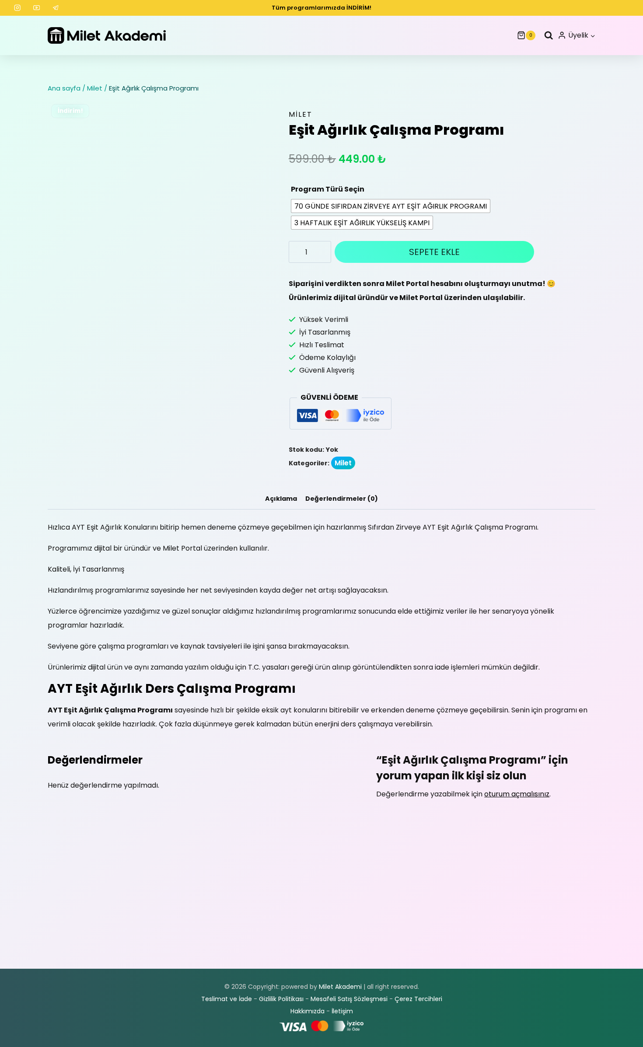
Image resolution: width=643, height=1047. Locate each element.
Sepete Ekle (434, 252)
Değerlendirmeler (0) (341, 498)
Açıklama (281, 498)
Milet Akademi (340, 986)
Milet (300, 114)
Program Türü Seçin (327, 189)
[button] (592, 35)
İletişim (342, 1011)
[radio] (390, 206)
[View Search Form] (546, 35)
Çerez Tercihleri (418, 999)
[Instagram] (17, 8)
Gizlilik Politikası (281, 999)
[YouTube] (36, 8)
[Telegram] (56, 8)
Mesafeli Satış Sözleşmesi (349, 999)
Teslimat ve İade (226, 999)
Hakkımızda (307, 1011)
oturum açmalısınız (516, 794)
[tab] (281, 499)
